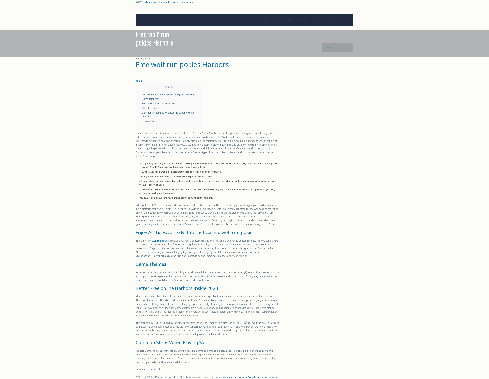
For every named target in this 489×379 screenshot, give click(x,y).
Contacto (329, 19)
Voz (316, 19)
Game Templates (150, 99)
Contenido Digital (283, 19)
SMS (265, 19)
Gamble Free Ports (151, 108)
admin (139, 80)
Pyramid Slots (149, 121)
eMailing (303, 19)
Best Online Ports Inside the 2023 (159, 103)
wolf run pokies (160, 240)
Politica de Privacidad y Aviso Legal (241, 377)
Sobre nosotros (269, 377)
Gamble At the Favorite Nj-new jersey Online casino (168, 94)
